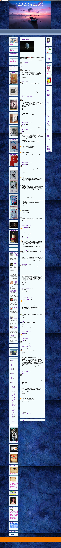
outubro (13, 388)
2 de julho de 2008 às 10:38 (26, 162)
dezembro (13, 385)
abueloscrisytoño (25, 250)
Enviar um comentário (25, 415)
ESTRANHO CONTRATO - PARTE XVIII (15, 284)
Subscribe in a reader (13, 533)
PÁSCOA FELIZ (12, 337)
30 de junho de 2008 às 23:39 (27, 96)
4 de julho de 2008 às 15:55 (26, 353)
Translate (13, 69)
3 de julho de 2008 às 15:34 (26, 297)
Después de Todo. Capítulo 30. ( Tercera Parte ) (48, 110)
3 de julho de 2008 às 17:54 (26, 310)
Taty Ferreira (24, 164)
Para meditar (26, 62)
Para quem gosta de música (48, 135)
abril (12, 419)
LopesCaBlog (24, 216)
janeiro (13, 423)
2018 (12, 371)
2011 (12, 380)
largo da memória (48, 100)
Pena (23, 184)
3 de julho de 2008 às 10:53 (26, 262)
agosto (13, 390)
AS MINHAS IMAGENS (48, 59)
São (23, 340)
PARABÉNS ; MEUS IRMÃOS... (14, 402)
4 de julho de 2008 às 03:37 (26, 331)
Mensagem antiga (40, 420)
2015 (12, 375)
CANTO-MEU (48, 115)
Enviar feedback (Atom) (34, 422)
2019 (12, 370)
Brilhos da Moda (48, 140)
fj (22, 131)
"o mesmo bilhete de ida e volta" (48, 102)
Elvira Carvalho (48, 42)
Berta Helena (24, 151)
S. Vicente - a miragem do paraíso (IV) (48, 148)
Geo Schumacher (25, 264)
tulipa (23, 321)
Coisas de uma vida (48, 95)
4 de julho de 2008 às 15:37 (26, 346)
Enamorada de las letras (48, 107)
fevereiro (13, 422)
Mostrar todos (49, 151)
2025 (12, 362)
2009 (12, 383)
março (13, 420)
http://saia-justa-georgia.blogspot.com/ (29, 239)
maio (12, 418)
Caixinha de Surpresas (26, 299)
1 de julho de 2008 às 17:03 (26, 129)
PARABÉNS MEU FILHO (13, 397)
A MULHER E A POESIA (49, 57)
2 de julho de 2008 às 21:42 (26, 173)
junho (13, 393)
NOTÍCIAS (15, 300)
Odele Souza (24, 81)
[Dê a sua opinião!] (21, 63)
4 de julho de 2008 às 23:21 (26, 371)
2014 (12, 376)
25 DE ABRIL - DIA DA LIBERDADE (15, 310)
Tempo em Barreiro (14, 347)
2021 (12, 367)
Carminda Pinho (25, 227)
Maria (23, 145)
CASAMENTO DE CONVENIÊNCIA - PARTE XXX (15, 329)
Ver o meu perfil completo (49, 44)
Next (17, 225)
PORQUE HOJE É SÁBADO (13, 412)
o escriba (24, 98)
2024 (12, 363)
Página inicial (33, 420)
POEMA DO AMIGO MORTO (15, 266)
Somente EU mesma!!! (26, 288)
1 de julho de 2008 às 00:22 (26, 111)
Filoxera (23, 333)
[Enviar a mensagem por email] (20, 63)
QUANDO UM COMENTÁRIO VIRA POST (15, 256)
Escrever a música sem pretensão (48, 124)
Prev (10, 225)
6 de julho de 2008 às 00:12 (26, 384)
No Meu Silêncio (48, 122)
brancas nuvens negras (48, 91)
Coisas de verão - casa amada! (48, 129)
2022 (12, 366)
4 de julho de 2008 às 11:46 (26, 338)
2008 (12, 384)
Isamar (23, 68)
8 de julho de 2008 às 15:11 (26, 413)
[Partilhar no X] (22, 63)
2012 (12, 379)
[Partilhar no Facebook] (23, 63)
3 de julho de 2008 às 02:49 (26, 237)
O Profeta (24, 397)
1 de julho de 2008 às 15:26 (26, 122)
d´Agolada (24, 124)
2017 (12, 372)
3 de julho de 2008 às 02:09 (26, 225)
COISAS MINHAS (48, 60)
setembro (13, 389)
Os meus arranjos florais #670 (48, 142)
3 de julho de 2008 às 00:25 (26, 206)
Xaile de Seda (48, 146)
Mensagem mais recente (25, 420)
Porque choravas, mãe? (48, 117)
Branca (23, 373)
